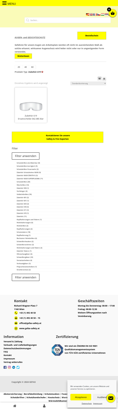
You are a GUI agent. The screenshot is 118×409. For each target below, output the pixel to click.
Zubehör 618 (23, 207)
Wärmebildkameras (59, 400)
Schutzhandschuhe (36, 397)
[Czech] (99, 14)
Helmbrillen (22, 226)
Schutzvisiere (23, 232)
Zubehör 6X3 (23, 204)
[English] (91, 14)
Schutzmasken (51, 394)
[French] (95, 14)
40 (25, 67)
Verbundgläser (24, 263)
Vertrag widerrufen (13, 362)
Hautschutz (54, 397)
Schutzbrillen (23, 182)
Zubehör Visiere (24, 251)
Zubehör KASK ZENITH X (27, 175)
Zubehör (22, 216)
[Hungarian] (103, 14)
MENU (11, 4)
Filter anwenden (25, 156)
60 (32, 67)
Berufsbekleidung (33, 394)
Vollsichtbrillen (24, 194)
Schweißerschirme (25, 244)
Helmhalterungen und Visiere (29, 248)
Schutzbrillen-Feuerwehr (28, 169)
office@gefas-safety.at (30, 323)
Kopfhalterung (24, 235)
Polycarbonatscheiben (27, 267)
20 (19, 67)
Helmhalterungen (25, 222)
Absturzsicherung (13, 394)
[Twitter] (18, 369)
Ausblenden (103, 397)
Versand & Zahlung (13, 341)
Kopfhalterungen (25, 229)
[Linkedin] (13, 369)
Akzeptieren (81, 397)
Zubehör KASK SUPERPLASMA (30, 178)
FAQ (6, 351)
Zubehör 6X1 (23, 201)
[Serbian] (106, 14)
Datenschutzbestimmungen (17, 348)
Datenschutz (87, 403)
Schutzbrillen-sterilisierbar (28, 163)
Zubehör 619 (31, 115)
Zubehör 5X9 (23, 188)
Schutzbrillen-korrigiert (27, 166)
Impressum (97, 403)
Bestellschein (91, 35)
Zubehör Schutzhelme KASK (29, 172)
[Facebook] (5, 369)
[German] (88, 14)
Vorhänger (22, 191)
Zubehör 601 (23, 197)
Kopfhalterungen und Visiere (29, 219)
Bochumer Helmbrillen (27, 238)
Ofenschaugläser (24, 254)
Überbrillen (23, 185)
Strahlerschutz (24, 270)
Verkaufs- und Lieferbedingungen (20, 345)
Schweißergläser (25, 257)
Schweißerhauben (25, 241)
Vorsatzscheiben (24, 260)
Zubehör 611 (23, 210)
